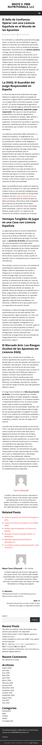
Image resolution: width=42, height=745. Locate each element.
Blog (3, 713)
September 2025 (8, 695)
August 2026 (7, 668)
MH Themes (34, 743)
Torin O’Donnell (24, 34)
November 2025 (8, 690)
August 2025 (7, 698)
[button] (38, 13)
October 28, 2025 (9, 34)
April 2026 (6, 678)
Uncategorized (7, 721)
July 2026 (5, 670)
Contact (5, 737)
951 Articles (29, 568)
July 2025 (5, 700)
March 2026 (6, 680)
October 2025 (7, 693)
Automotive (6, 711)
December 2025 (8, 688)
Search (4, 616)
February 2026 (7, 683)
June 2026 (6, 673)
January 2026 (7, 685)
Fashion (5, 716)
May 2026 (5, 675)
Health (4, 718)
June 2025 (6, 703)
